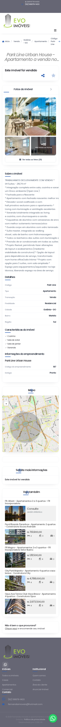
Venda (17, 41)
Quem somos (39, 676)
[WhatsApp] (5, 665)
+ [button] (6, 399)
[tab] (23, 90)
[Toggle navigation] (55, 30)
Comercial (7, 690)
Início (7, 41)
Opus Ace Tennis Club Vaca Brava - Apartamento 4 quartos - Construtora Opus (30, 595)
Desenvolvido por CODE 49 (30, 722)
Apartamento (40, 41)
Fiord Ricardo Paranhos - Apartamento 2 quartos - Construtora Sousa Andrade (30, 525)
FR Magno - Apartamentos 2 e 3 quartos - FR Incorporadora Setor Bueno (28, 549)
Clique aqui (11, 629)
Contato (37, 680)
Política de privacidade (34, 719)
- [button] (6, 404)
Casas (5, 680)
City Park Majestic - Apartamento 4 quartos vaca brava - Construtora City (30, 572)
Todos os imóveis (10, 676)
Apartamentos (9, 685)
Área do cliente (40, 685)
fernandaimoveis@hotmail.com (25, 704)
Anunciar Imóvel (40, 690)
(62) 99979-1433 (32, 4)
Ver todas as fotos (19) (32, 160)
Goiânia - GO (27, 41)
